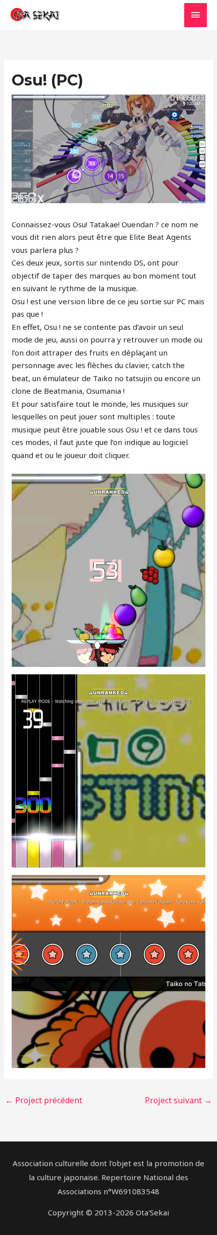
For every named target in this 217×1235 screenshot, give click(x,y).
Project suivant (178, 1100)
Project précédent (43, 1100)
